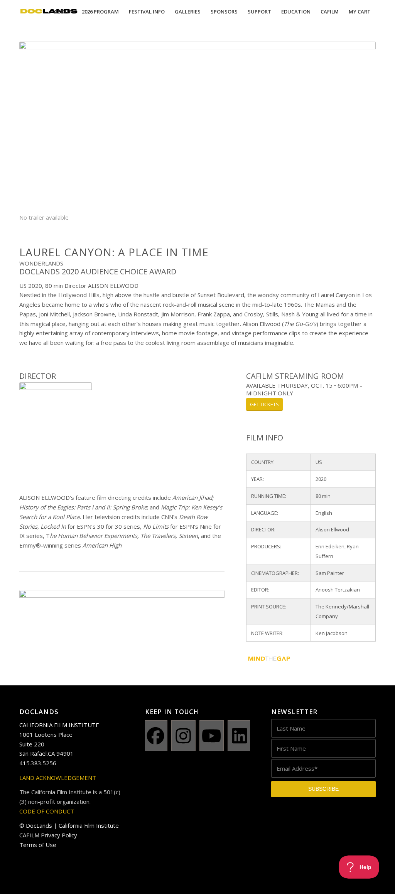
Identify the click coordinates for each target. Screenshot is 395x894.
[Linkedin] (240, 735)
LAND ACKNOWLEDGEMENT (57, 777)
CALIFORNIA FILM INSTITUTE (59, 725)
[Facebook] (155, 735)
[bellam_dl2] (122, 609)
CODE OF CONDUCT (46, 811)
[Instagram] (183, 735)
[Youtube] (211, 735)
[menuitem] (63, 11)
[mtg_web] (308, 660)
